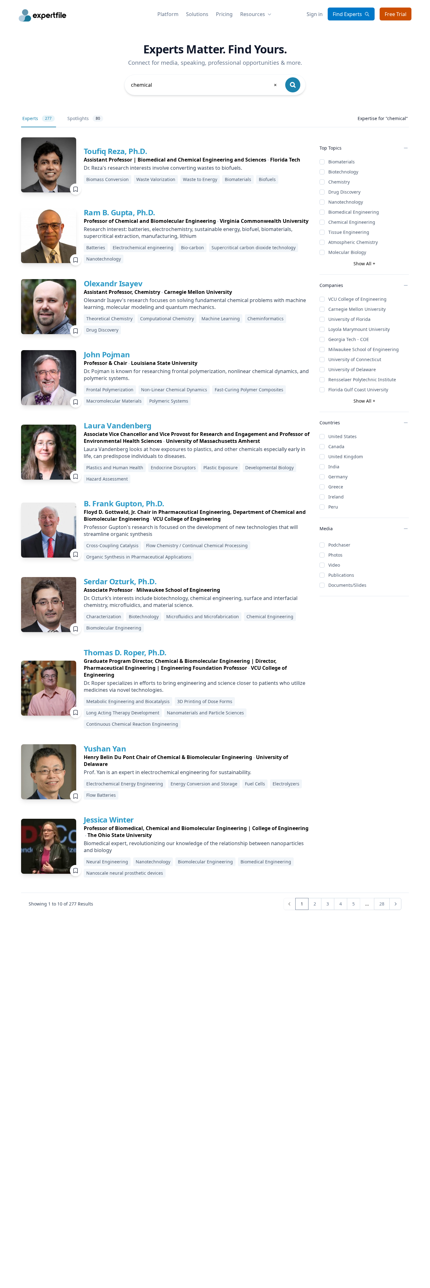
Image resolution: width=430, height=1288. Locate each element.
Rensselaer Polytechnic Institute (362, 380)
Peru (333, 507)
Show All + (364, 264)
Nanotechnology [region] (103, 259)
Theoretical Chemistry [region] (109, 319)
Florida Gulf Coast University (358, 390)
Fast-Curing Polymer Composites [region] (249, 390)
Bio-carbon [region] (192, 247)
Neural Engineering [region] (107, 862)
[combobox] (204, 85)
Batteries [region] (95, 247)
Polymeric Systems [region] (168, 401)
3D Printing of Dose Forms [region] (204, 701)
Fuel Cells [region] (255, 784)
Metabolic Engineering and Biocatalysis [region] (128, 701)
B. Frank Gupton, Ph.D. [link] (124, 503)
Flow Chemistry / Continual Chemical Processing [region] (197, 545)
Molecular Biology (347, 252)
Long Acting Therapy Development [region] (122, 713)
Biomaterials (341, 162)
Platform (167, 14)
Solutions (197, 14)
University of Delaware (352, 369)
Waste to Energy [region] (200, 179)
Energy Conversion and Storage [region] (204, 784)
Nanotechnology (345, 202)
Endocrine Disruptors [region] (173, 468)
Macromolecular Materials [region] (114, 401)
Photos (335, 555)
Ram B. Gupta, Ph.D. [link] (119, 212)
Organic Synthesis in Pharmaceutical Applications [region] (138, 557)
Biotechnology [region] (144, 616)
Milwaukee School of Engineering (363, 349)
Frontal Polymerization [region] (109, 390)
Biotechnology (343, 172)
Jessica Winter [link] (109, 819)
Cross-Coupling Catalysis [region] (112, 545)
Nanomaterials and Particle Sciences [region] (205, 713)
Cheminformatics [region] (265, 319)
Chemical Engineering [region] (269, 616)
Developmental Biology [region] (269, 468)
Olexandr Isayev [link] (113, 283)
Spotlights (83, 118)
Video (334, 565)
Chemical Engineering (351, 222)
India (333, 467)
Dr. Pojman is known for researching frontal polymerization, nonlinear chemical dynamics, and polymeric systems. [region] (196, 375)
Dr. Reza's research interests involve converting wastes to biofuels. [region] (163, 167)
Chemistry (339, 182)
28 (381, 904)
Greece (335, 487)
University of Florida (349, 319)
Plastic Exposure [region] (220, 468)
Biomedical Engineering (353, 212)
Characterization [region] (103, 616)
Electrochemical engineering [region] (143, 247)
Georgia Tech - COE (348, 339)
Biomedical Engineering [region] (265, 862)
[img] (48, 164)
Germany (338, 477)
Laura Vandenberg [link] (117, 425)
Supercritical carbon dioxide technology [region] (254, 247)
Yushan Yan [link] (105, 748)
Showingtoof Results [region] (61, 904)
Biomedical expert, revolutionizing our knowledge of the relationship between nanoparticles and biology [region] (194, 847)
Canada (336, 446)
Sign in (315, 14)
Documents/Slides (347, 585)
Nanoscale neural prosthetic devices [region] (124, 873)
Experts (37, 118)
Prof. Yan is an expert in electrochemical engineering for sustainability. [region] (167, 772)
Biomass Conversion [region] (107, 179)
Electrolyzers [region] (286, 784)
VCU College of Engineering (357, 299)
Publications (341, 575)
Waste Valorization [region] (155, 179)
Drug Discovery (344, 192)
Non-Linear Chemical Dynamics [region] (174, 390)
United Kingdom (345, 457)
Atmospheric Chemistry (353, 242)
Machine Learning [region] (220, 319)
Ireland (336, 497)
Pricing (224, 14)
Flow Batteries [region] (101, 795)
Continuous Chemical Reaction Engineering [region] (132, 724)
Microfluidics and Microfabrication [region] (202, 616)
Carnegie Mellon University (357, 309)
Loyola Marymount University (359, 329)
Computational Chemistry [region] (167, 319)
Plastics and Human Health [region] (114, 468)
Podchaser (339, 545)
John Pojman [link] (107, 354)
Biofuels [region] (267, 179)
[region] (192, 159)
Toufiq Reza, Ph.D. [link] (115, 151)
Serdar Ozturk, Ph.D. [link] (120, 581)
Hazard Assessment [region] (107, 479)
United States (342, 436)
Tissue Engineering (348, 232)
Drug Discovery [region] (102, 330)
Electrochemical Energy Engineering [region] (124, 784)
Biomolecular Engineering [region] (113, 628)
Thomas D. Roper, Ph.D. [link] (125, 652)
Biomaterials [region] (238, 179)
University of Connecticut (354, 359)
